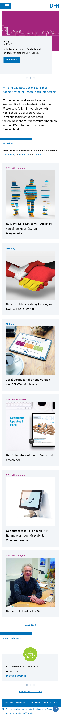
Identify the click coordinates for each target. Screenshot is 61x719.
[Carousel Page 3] (34, 78)
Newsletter (8, 155)
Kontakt (9, 703)
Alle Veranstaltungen (30, 691)
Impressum (36, 703)
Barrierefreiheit (52, 703)
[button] (5, 5)
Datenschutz (22, 703)
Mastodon (24, 155)
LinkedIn (39, 155)
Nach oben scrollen (56, 709)
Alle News (30, 625)
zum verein (11, 60)
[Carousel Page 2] (30, 685)
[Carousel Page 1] (27, 78)
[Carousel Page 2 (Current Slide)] (30, 78)
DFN (54, 6)
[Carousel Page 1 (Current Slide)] (27, 685)
